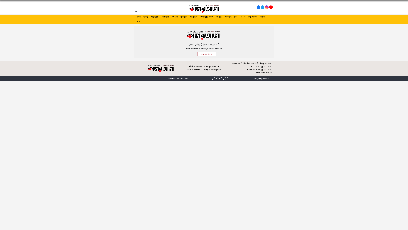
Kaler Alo (175, 79)
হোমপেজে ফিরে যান (207, 54)
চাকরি (243, 17)
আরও (139, 21)
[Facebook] (258, 7)
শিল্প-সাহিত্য (252, 17)
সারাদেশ (184, 17)
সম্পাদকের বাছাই (206, 17)
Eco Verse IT (268, 79)
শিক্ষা (236, 17)
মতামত (262, 17)
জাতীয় (145, 17)
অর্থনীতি (175, 17)
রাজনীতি (165, 17)
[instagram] (267, 7)
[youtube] (271, 7)
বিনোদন (219, 17)
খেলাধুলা (228, 17)
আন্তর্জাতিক (155, 17)
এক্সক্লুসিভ (193, 17)
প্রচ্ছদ (139, 17)
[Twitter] (262, 7)
